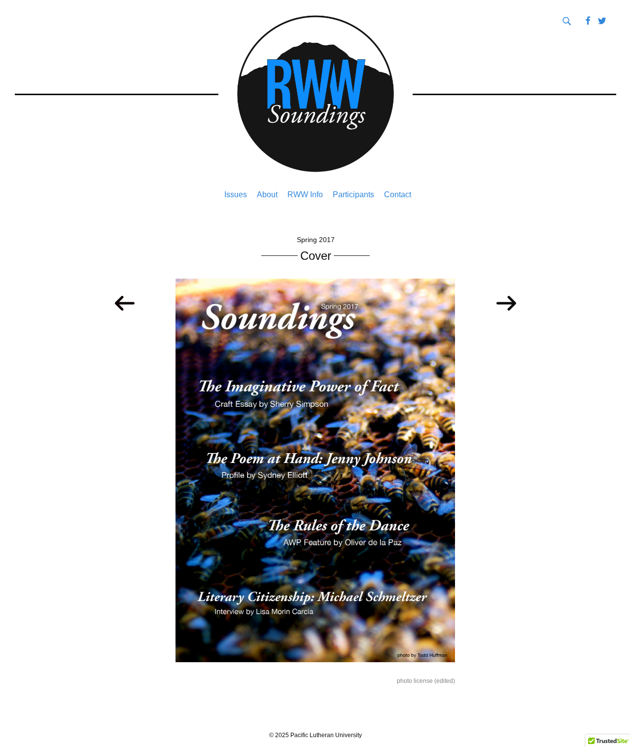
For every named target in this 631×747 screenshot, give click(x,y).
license (423, 680)
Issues (235, 194)
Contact (397, 194)
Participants (353, 194)
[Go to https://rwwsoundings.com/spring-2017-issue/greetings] (506, 304)
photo (404, 680)
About (267, 194)
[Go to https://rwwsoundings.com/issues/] (125, 304)
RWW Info (305, 194)
